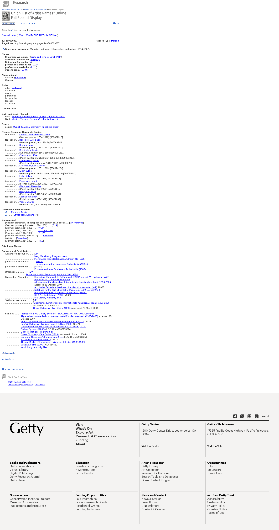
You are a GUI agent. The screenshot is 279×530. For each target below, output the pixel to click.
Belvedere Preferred (45, 277)
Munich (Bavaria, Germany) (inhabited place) (35, 119)
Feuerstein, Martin (28, 181)
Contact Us (40, 385)
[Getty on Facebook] (235, 417)
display (36, 59)
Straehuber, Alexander (25, 214)
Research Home (9, 9)
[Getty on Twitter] (242, 417)
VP (36, 253)
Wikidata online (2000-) (33, 344)
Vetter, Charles (26, 202)
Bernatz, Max (26, 145)
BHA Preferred (64, 277)
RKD (40, 240)
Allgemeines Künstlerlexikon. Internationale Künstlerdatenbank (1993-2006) (73, 282)
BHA (54, 225)
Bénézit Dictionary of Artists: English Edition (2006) (46, 324)
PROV (41, 233)
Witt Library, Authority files (47, 297)
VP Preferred (76, 222)
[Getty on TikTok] (256, 417)
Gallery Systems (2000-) (33, 329)
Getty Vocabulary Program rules (50, 256)
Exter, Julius (25, 171)
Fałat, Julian (25, 176)
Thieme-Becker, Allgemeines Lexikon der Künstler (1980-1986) (53, 342)
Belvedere (48, 235)
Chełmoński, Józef (28, 155)
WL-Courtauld (45, 230)
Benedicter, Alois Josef (30, 139)
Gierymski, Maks (27, 191)
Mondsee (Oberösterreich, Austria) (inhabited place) (38, 116)
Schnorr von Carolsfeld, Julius (34, 134)
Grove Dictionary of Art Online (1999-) (52, 308)
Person (115, 40)
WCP (41, 228)
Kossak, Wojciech (28, 196)
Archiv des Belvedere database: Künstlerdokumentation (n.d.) (65, 287)
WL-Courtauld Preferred (57, 279)
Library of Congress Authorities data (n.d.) (42, 337)
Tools (20, 9)
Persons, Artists (19, 212)
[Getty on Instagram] (249, 417)
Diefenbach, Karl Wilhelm (32, 165)
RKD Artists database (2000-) (49, 295)
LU (33, 64)
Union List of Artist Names (35, 9)
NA (59, 57)
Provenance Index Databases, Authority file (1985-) (60, 259)
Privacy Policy (27, 385)
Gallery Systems (47, 313)
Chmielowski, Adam (29, 160)
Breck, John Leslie (28, 150)
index (46, 57)
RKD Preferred (80, 277)
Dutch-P (53, 57)
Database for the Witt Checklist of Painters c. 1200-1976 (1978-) (67, 290)
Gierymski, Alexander (30, 186)
